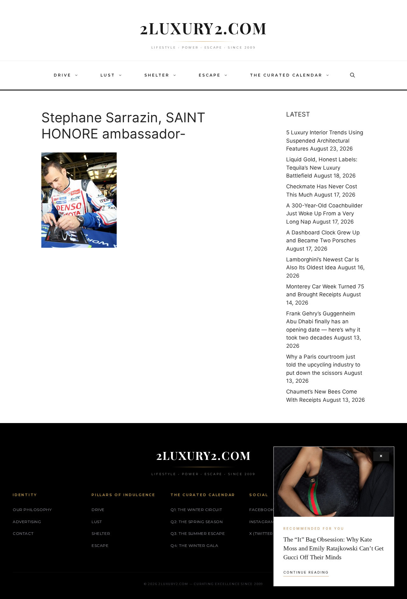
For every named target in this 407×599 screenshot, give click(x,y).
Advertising (27, 521)
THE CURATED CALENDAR (286, 75)
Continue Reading (306, 572)
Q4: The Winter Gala (194, 545)
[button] (78, 75)
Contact (23, 533)
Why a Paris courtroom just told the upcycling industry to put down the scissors (323, 364)
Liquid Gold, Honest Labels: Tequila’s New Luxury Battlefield (321, 167)
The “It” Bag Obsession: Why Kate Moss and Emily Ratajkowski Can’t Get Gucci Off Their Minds (333, 548)
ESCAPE (210, 75)
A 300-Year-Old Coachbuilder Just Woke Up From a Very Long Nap (324, 213)
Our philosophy (32, 509)
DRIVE (62, 75)
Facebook (261, 509)
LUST (107, 75)
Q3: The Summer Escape (197, 533)
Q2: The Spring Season (196, 521)
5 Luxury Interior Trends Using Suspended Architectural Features (324, 140)
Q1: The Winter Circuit (196, 509)
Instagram (261, 521)
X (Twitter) (262, 533)
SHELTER (156, 75)
